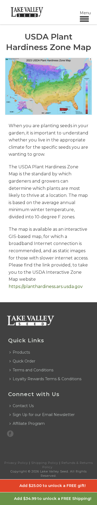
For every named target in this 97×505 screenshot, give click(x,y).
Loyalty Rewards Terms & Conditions (47, 378)
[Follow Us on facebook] (10, 434)
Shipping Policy (44, 463)
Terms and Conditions (33, 370)
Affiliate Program (29, 423)
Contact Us (23, 405)
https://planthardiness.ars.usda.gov (46, 286)
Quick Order (24, 361)
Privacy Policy (16, 463)
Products (21, 352)
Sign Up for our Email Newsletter (44, 414)
